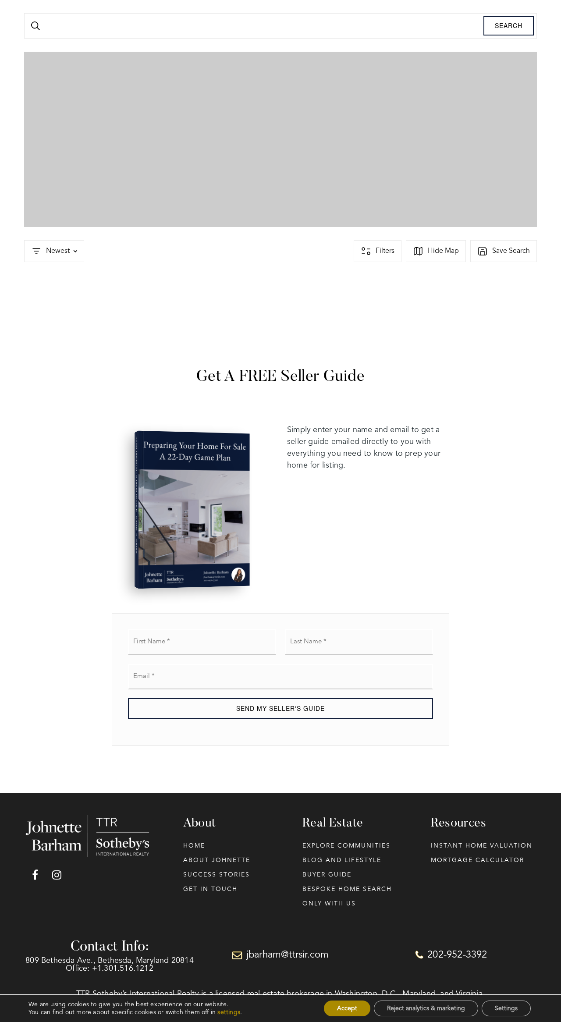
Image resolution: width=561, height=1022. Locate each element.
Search (508, 25)
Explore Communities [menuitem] (346, 846)
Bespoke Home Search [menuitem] (347, 889)
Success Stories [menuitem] (216, 875)
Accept (347, 1008)
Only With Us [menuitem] (329, 904)
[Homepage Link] (88, 836)
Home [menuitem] (194, 846)
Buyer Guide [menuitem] (327, 875)
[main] (280, 396)
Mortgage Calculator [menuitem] (477, 860)
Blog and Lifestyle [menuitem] (341, 860)
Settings (506, 1008)
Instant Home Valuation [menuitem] (482, 846)
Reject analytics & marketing (426, 1008)
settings (228, 1012)
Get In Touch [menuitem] (210, 889)
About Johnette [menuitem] (216, 860)
